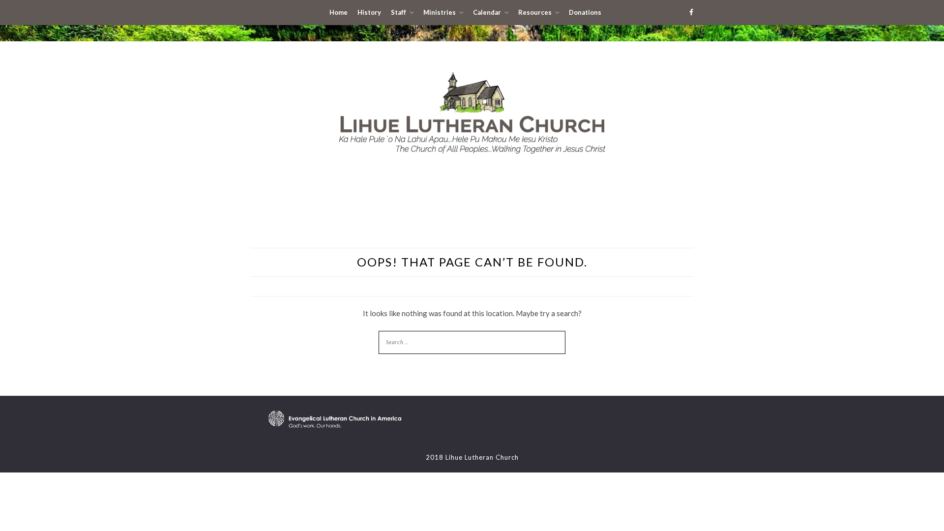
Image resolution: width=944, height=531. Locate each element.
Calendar (487, 12)
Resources (535, 12)
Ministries (439, 12)
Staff (398, 12)
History (369, 12)
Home (338, 12)
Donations (585, 12)
